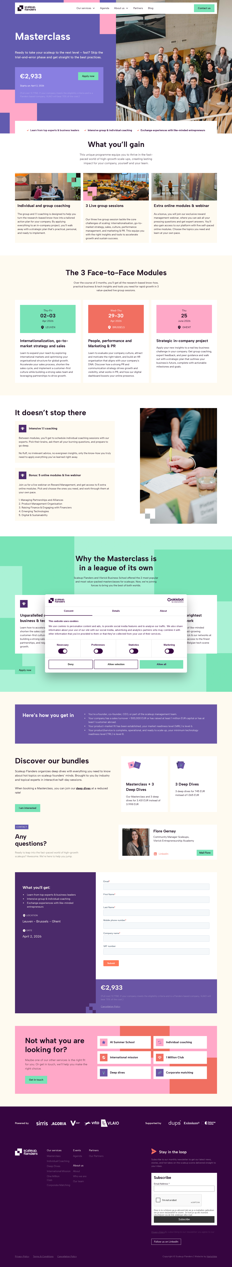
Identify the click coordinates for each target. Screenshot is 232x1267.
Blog (150, 8)
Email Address (162, 1183)
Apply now (88, 76)
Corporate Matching (58, 1185)
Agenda (104, 8)
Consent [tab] (68, 610)
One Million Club (53, 1178)
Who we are (79, 1176)
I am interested (27, 807)
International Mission (59, 1171)
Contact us (204, 8)
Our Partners (96, 1156)
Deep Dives (53, 1166)
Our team (78, 1181)
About (76, 1171)
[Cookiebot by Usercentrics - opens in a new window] (170, 600)
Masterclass (54, 1156)
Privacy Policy (22, 1256)
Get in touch (36, 1079)
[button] (86, 8)
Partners (138, 8)
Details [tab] (116, 610)
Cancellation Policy (67, 1256)
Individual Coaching (58, 1161)
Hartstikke (212, 1256)
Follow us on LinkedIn (166, 1241)
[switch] (98, 651)
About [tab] (163, 610)
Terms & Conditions (43, 1256)
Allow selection (116, 664)
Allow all (161, 664)
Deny (71, 664)
